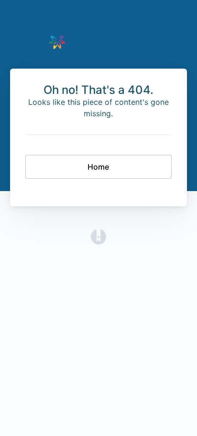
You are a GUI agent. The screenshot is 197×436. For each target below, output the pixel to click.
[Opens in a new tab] (98, 236)
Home (98, 167)
